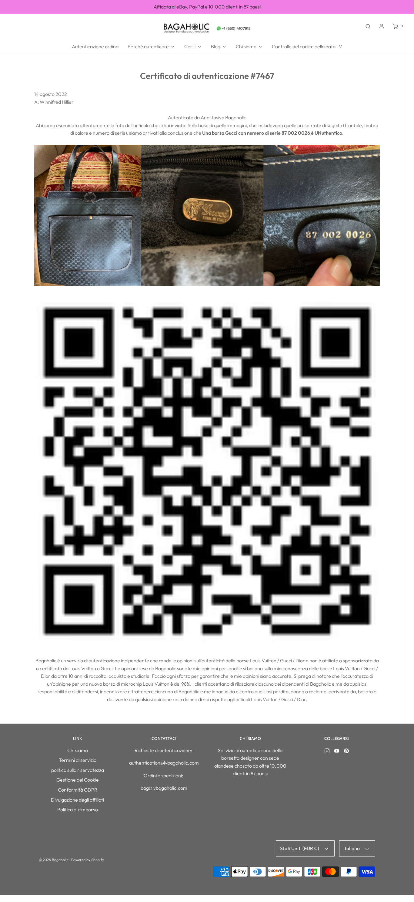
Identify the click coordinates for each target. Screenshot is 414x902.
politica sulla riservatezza (77, 770)
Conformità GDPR (77, 790)
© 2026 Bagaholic (53, 859)
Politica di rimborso (77, 809)
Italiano (352, 848)
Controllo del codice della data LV (307, 46)
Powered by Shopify (87, 859)
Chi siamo (77, 750)
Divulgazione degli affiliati (77, 800)
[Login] (381, 26)
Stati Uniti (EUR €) (300, 848)
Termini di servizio (77, 760)
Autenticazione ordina (95, 46)
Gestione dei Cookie (77, 780)
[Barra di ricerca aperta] (367, 26)
